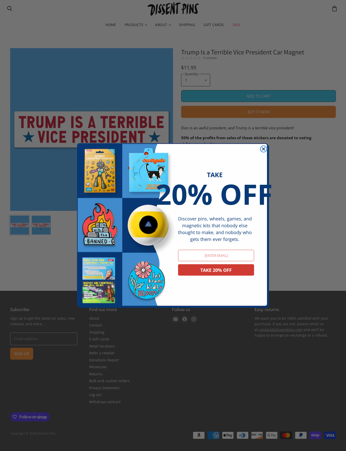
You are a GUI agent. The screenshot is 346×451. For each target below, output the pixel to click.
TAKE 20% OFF (216, 270)
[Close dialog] (263, 149)
